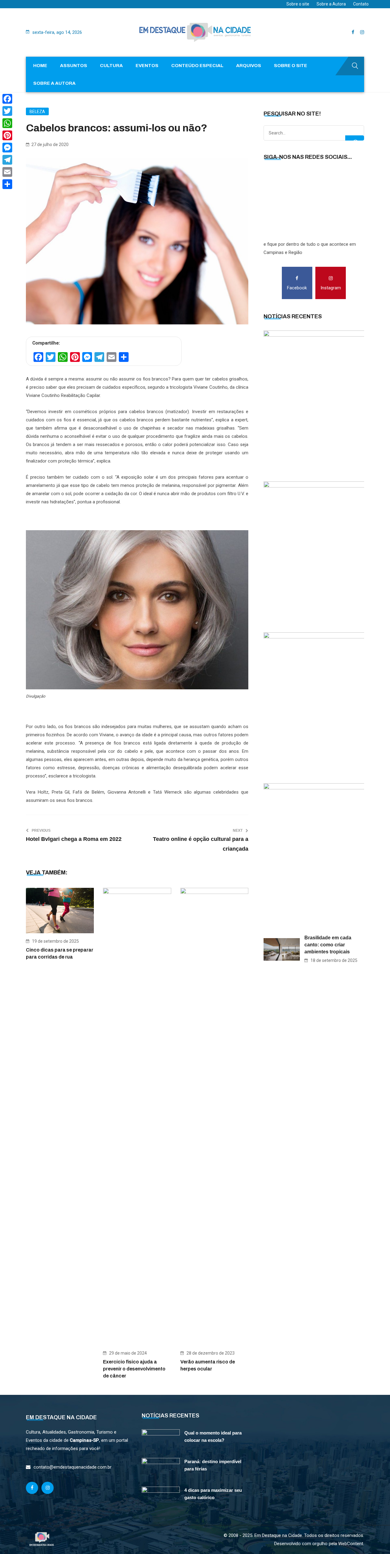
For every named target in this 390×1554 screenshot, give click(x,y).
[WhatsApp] (7, 123)
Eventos (147, 65)
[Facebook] (7, 99)
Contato (361, 4)
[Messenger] (7, 147)
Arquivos (248, 65)
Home (40, 65)
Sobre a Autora (331, 4)
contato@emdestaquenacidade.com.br (73, 1467)
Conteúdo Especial (197, 65)
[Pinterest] (7, 135)
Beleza (37, 111)
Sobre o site (297, 4)
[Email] (7, 172)
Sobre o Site (290, 65)
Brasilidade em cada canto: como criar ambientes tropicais (327, 944)
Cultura (111, 65)
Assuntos (73, 65)
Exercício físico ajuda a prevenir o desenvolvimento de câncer (134, 1368)
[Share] (7, 184)
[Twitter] (7, 111)
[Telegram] (7, 160)
